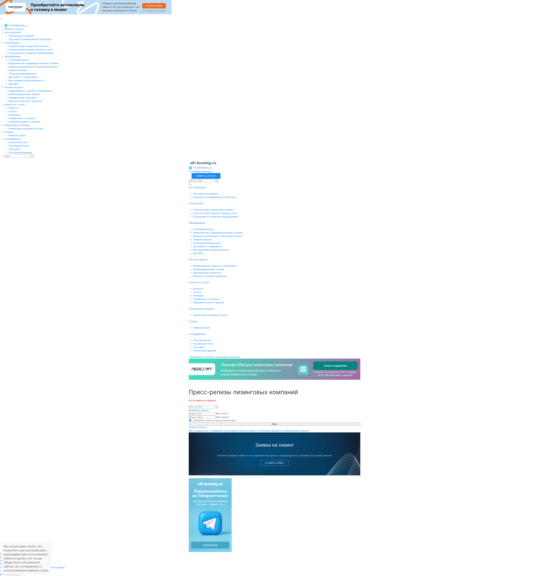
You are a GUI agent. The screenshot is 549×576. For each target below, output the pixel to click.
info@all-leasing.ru (202, 171)
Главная (193, 356)
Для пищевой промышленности (26, 80)
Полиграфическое (19, 59)
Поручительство (18, 142)
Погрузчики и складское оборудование (31, 53)
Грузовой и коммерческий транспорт (30, 39)
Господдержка (12, 138)
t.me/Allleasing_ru (18, 25)
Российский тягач (19, 145)
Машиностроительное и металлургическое (33, 66)
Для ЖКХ (14, 83)
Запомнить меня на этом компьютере (214, 420)
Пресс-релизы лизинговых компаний (219, 356)
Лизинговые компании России (26, 128)
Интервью (14, 114)
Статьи (13, 111)
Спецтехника (11, 42)
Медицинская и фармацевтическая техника (33, 63)
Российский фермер (20, 152)
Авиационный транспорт (23, 97)
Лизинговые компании (17, 125)
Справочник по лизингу (22, 118)
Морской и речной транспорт (25, 101)
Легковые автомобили (21, 35)
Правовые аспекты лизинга (24, 121)
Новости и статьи (14, 104)
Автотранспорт (13, 32)
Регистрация (201, 410)
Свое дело (14, 149)
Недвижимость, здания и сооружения (30, 90)
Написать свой (17, 135)
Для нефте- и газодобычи (23, 77)
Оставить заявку (274, 463)
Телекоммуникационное (22, 73)
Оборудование (12, 56)
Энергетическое (18, 70)
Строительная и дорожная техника (29, 46)
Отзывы (8, 132)
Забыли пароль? (198, 427)
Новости (13, 107)
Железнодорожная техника (24, 94)
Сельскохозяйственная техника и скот (31, 49)
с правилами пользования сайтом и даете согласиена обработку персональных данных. (259, 430)
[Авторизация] (190, 184)
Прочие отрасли (13, 87)
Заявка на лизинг (14, 28)
